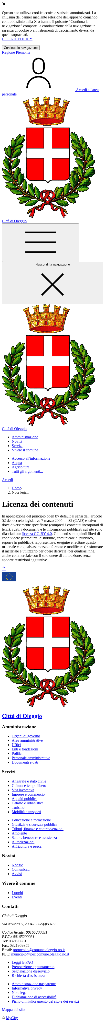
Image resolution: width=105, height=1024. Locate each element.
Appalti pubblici (24, 799)
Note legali (20, 992)
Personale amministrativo (31, 758)
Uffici (16, 745)
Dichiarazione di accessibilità (34, 997)
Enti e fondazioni (25, 749)
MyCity (12, 1018)
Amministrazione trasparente (34, 984)
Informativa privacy (27, 988)
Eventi (17, 897)
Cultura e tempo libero (29, 785)
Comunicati (21, 869)
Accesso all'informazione (31, 458)
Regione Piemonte (16, 52)
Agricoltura (20, 467)
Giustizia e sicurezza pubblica (34, 824)
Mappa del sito (13, 1009)
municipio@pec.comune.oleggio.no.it (40, 954)
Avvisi (17, 874)
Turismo (18, 807)
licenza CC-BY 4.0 (37, 534)
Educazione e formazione (31, 820)
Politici (17, 753)
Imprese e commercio (28, 794)
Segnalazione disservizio (31, 971)
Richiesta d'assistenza (28, 975)
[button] (25, 437)
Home (16, 488)
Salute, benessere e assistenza (34, 837)
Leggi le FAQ (22, 962)
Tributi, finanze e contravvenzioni (37, 829)
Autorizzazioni (23, 842)
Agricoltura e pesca (27, 846)
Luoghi (17, 893)
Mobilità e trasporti (26, 812)
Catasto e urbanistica (27, 803)
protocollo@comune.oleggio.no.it (39, 950)
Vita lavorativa (23, 790)
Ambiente (19, 833)
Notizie (17, 865)
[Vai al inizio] (4, 569)
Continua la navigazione (21, 48)
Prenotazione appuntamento (33, 967)
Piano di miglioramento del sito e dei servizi (45, 1001)
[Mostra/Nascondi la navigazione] (40, 242)
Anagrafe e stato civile (29, 781)
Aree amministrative (27, 740)
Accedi (7, 480)
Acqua (17, 463)
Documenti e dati (25, 762)
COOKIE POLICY (17, 39)
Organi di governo (26, 736)
